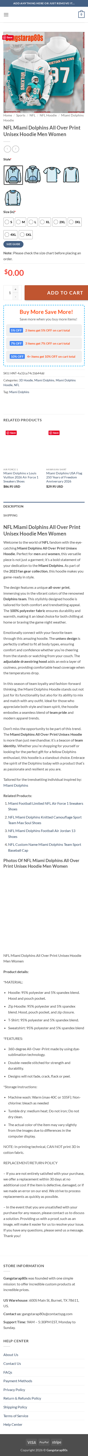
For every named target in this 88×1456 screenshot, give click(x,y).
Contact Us (12, 1363)
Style (7, 159)
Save (9, 37)
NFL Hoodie (48, 115)
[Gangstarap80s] (44, 15)
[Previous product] (15, 149)
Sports (20, 115)
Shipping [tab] (10, 515)
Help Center (12, 1424)
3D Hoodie (26, 380)
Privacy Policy (14, 1389)
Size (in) (9, 212)
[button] (6, 14)
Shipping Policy (15, 1407)
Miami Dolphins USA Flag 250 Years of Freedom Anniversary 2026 (64, 477)
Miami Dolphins (44, 380)
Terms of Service (15, 1416)
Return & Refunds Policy (22, 1398)
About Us (10, 1354)
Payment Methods (17, 1381)
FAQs (7, 1372)
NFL (32, 115)
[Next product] (7, 149)
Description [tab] (13, 506)
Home (7, 115)
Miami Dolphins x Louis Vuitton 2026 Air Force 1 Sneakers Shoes (20, 477)
